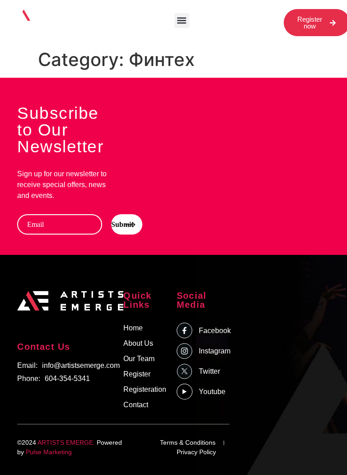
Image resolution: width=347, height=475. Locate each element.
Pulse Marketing (49, 452)
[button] (181, 20)
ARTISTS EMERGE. (66, 442)
